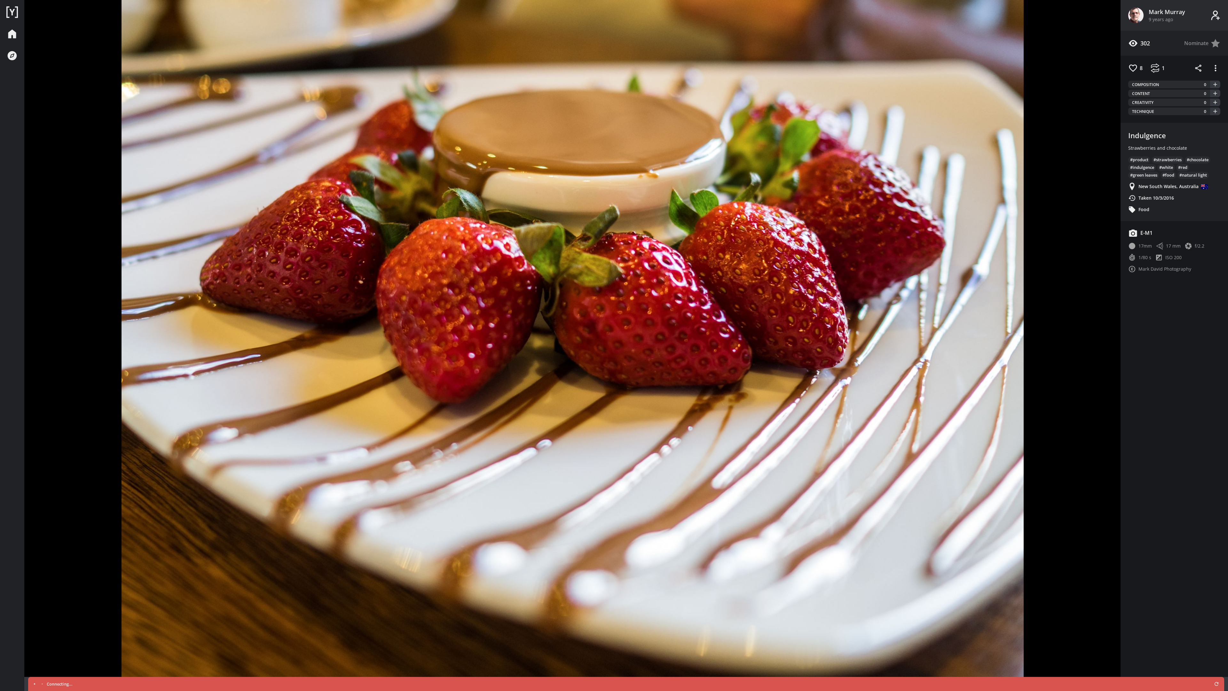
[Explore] (12, 55)
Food (1143, 209)
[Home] (12, 12)
